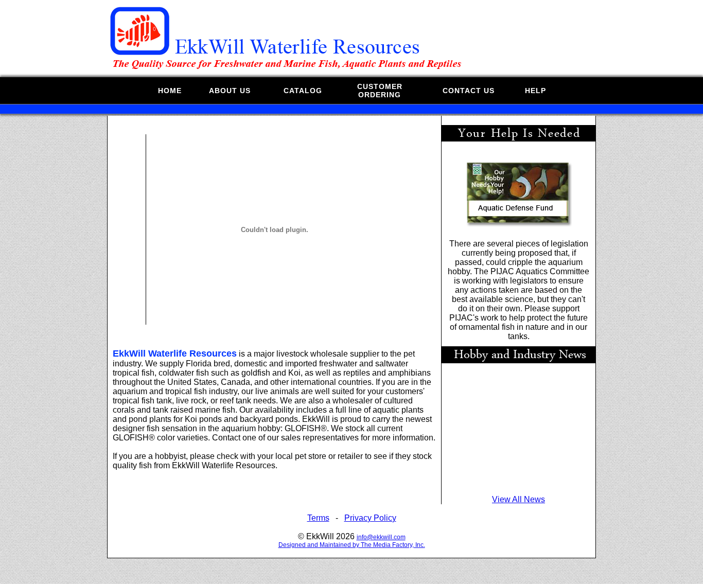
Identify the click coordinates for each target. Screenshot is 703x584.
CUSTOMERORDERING (379, 90)
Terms (318, 518)
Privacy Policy (370, 518)
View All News (518, 499)
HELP (535, 90)
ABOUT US (230, 90)
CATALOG (303, 90)
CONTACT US (469, 90)
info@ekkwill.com (381, 537)
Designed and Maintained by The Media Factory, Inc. (351, 544)
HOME (170, 90)
